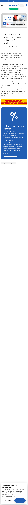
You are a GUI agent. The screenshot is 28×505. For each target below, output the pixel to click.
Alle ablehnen (8, 500)
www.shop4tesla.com (10, 156)
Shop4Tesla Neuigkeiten (8, 163)
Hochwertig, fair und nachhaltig (15, 1)
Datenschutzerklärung (8, 496)
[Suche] (21, 5)
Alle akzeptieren (20, 500)
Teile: (9, 46)
